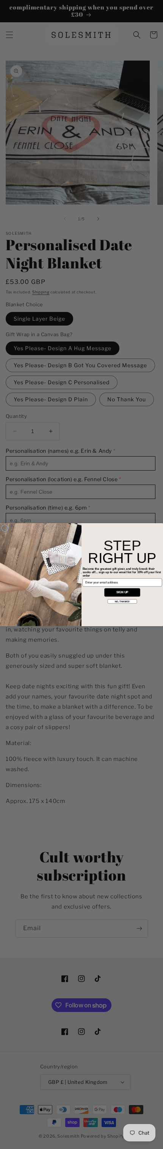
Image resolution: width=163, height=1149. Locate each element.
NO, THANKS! (122, 601)
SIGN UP (122, 592)
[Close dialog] (5, 528)
